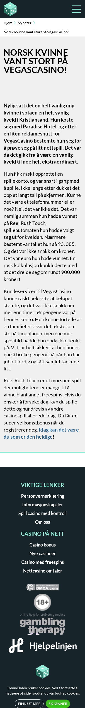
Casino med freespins (42, 562)
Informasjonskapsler (42, 504)
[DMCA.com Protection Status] (42, 589)
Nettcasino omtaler (42, 570)
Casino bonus (42, 544)
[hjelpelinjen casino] (43, 647)
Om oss (42, 522)
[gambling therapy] (42, 625)
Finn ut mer (29, 703)
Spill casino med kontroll (42, 513)
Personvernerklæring (42, 496)
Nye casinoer (42, 553)
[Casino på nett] (22, 9)
